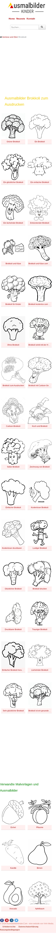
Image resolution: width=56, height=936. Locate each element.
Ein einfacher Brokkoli (39, 182)
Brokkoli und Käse (13, 264)
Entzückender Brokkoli (39, 223)
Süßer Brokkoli (13, 467)
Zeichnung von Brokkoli (40, 467)
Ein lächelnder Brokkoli (13, 223)
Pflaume (39, 827)
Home (12, 18)
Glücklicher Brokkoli (13, 589)
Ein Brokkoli (40, 142)
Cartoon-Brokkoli (13, 426)
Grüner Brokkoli (13, 142)
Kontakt (31, 18)
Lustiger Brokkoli (40, 548)
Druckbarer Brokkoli (13, 629)
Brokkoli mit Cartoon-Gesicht (40, 385)
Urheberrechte (9, 927)
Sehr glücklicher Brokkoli (13, 711)
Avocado (13, 909)
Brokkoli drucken (40, 589)
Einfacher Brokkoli (13, 507)
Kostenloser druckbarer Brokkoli (15, 548)
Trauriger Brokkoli (39, 629)
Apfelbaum (39, 909)
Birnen (39, 868)
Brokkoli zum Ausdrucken (13, 385)
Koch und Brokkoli (39, 426)
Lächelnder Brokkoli (39, 670)
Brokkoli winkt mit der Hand (39, 345)
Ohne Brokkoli (13, 345)
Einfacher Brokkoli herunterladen (16, 670)
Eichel (13, 827)
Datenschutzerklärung (28, 927)
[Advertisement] (28, 69)
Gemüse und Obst (9, 37)
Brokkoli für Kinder (13, 304)
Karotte (13, 868)
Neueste (20, 18)
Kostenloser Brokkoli (39, 507)
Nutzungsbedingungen (10, 930)
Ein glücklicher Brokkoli (13, 182)
